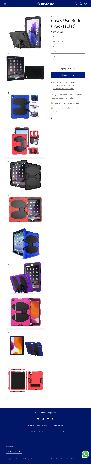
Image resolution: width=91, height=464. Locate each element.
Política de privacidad (52, 459)
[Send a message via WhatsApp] (85, 454)
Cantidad (54, 56)
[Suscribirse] (62, 431)
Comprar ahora (68, 75)
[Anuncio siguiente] (86, 9)
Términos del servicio (67, 459)
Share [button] (56, 118)
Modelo (53, 37)
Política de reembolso (37, 459)
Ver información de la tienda (63, 89)
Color (52, 47)
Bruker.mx (13, 459)
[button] (4, 3)
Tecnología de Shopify (22, 459)
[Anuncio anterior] (4, 9)
